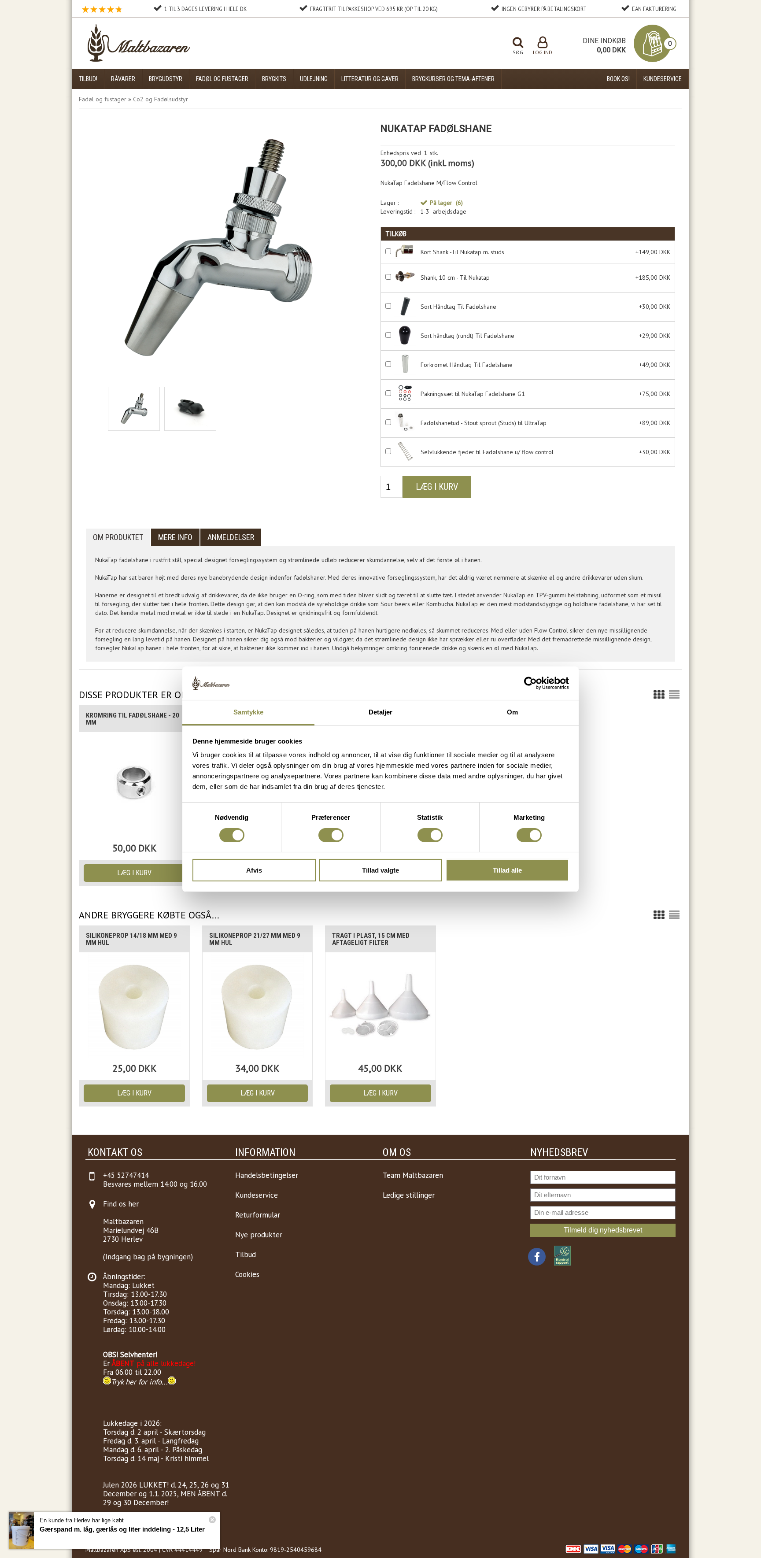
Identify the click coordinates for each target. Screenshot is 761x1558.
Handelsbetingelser (266, 1175)
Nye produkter (258, 1235)
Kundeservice (662, 78)
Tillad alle (507, 870)
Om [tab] (512, 712)
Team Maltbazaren (413, 1175)
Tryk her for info (136, 1382)
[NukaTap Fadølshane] (134, 409)
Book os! (618, 78)
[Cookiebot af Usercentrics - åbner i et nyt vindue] (530, 683)
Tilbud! (88, 78)
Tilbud (245, 1254)
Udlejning (314, 78)
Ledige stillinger (409, 1195)
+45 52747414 (126, 1175)
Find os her (121, 1204)
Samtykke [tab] (248, 712)
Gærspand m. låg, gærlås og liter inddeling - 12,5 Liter (122, 1529)
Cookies (247, 1274)
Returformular (257, 1215)
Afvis (254, 870)
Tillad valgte (380, 870)
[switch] (331, 835)
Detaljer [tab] (381, 712)
